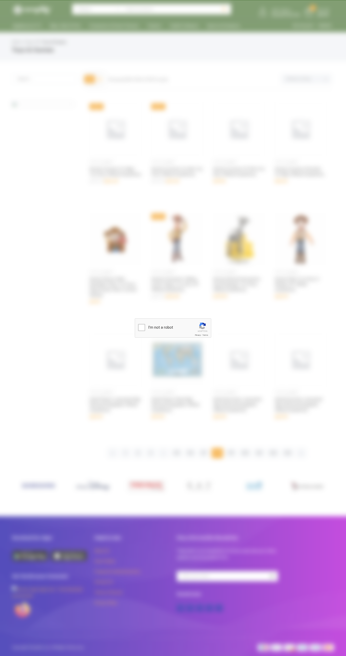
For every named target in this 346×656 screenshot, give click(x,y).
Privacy (198, 335)
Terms (205, 335)
